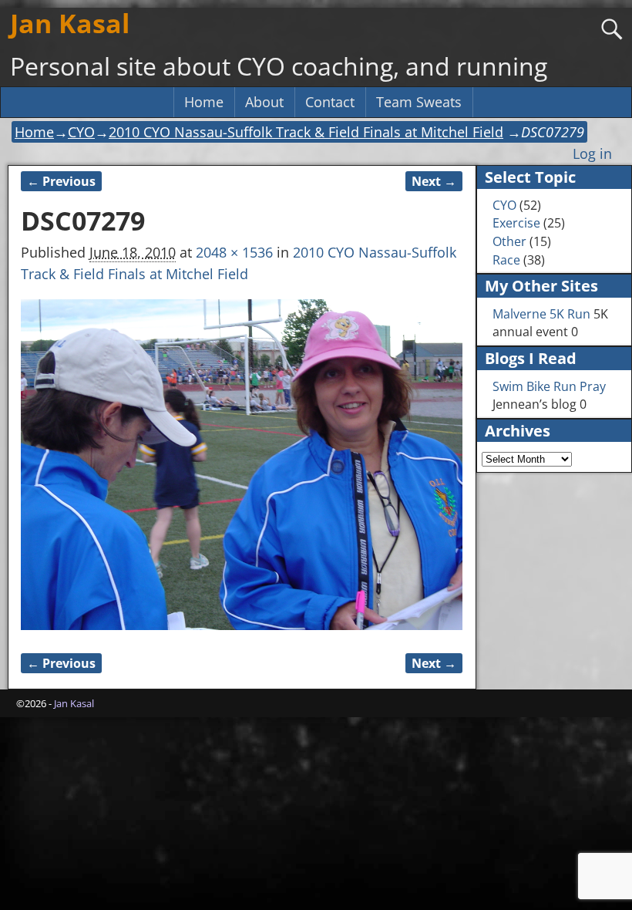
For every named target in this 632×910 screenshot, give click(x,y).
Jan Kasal (69, 23)
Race (506, 259)
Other (509, 241)
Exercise (516, 222)
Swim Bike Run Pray (549, 386)
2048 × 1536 (234, 252)
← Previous (61, 181)
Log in (592, 153)
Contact (330, 102)
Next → (434, 181)
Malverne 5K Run (541, 313)
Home (204, 102)
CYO (81, 132)
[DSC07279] (241, 465)
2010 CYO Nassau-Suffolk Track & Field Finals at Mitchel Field (306, 132)
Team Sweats (419, 102)
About (264, 102)
